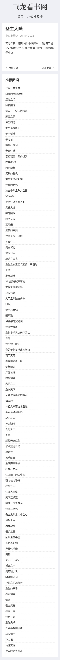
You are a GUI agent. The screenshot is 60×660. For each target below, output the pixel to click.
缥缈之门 (10, 99)
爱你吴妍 (10, 622)
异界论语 (10, 372)
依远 (7, 599)
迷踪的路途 (11, 184)
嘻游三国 (10, 531)
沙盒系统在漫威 (14, 236)
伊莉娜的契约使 (14, 321)
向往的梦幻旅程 (14, 93)
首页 (20, 17)
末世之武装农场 (14, 287)
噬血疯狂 (10, 605)
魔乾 (7, 554)
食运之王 (10, 429)
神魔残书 (10, 423)
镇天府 (9, 400)
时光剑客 (10, 378)
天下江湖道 (11, 497)
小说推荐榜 (35, 17)
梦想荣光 (10, 366)
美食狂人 (10, 241)
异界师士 (10, 633)
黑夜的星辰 (11, 230)
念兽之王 (10, 383)
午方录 (9, 139)
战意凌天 (10, 417)
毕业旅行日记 (12, 446)
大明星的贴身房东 (15, 298)
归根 (7, 304)
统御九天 (10, 486)
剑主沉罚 (10, 247)
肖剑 (7, 338)
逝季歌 (9, 315)
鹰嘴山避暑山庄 (14, 361)
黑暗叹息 (10, 457)
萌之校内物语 (12, 480)
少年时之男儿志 (14, 650)
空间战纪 (10, 196)
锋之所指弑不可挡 (15, 281)
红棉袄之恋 (11, 469)
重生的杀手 (11, 588)
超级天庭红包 (12, 440)
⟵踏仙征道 (11, 68)
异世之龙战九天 (14, 582)
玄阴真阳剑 (11, 542)
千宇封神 (10, 133)
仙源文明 (10, 645)
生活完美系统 (12, 463)
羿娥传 (9, 452)
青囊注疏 (10, 150)
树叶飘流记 (11, 577)
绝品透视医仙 (12, 128)
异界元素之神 (12, 88)
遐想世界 (10, 520)
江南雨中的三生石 (15, 474)
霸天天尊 (10, 355)
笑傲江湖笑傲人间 (15, 201)
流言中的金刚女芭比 (16, 190)
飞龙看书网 (30, 7)
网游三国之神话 (14, 503)
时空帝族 (10, 218)
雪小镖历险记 (12, 344)
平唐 (7, 270)
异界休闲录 (11, 548)
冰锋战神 (10, 525)
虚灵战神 (10, 275)
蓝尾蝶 (9, 224)
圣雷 (7, 434)
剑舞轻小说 (11, 571)
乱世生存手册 (12, 537)
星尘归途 (10, 122)
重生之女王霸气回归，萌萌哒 (21, 264)
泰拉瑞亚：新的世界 (16, 156)
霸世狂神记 (11, 145)
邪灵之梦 (10, 116)
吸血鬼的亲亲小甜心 (16, 514)
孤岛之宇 (10, 565)
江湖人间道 (11, 491)
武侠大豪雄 (11, 326)
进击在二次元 (12, 560)
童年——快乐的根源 (16, 110)
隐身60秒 (10, 162)
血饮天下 (10, 389)
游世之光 (10, 616)
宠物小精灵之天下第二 (17, 332)
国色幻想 (10, 167)
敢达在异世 (11, 258)
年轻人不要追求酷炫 (16, 406)
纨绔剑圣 (10, 594)
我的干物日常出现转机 (17, 349)
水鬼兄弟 (10, 253)
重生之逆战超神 (14, 179)
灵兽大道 (10, 207)
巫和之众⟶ (48, 68)
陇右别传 (10, 105)
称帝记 (9, 639)
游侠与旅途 (11, 508)
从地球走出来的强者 (16, 395)
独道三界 (10, 611)
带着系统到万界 (14, 412)
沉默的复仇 (11, 173)
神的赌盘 (10, 213)
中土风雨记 (11, 309)
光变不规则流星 (14, 628)
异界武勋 (10, 292)
